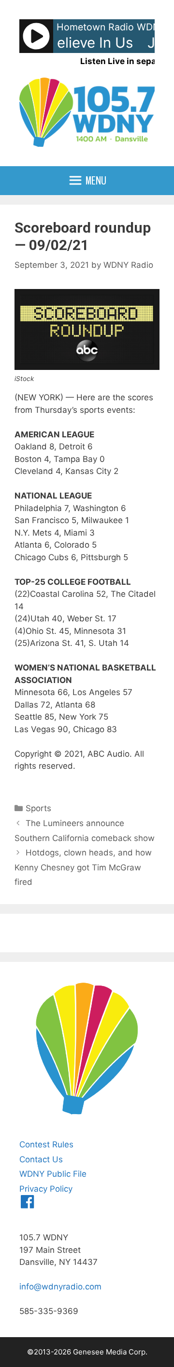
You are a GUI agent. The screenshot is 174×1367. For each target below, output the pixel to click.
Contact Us (41, 1159)
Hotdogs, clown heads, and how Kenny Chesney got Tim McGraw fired (83, 867)
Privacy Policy (45, 1189)
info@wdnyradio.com (60, 1286)
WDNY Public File (53, 1174)
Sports (38, 808)
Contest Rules (46, 1144)
